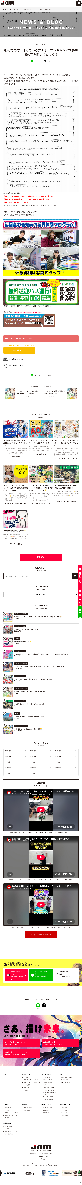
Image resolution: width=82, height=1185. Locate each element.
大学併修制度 (27, 1085)
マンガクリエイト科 (47, 1082)
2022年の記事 (40, 756)
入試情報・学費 (8, 1107)
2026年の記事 (15, 751)
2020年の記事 (15, 762)
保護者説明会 (46, 1110)
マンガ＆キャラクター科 (48, 1087)
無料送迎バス (46, 1112)
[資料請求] (80, 591)
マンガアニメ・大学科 (48, 1096)
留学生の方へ (64, 1112)
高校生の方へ (64, 1107)
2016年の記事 (40, 767)
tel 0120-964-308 (41, 1157)
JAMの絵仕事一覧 (65, 1082)
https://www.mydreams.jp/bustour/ (28, 312)
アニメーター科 (46, 1077)
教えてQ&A (26, 1087)
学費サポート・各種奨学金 (11, 1112)
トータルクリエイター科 (48, 1090)
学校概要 (26, 1090)
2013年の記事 (40, 773)
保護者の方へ (64, 1115)
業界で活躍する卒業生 (66, 1077)
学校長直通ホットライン (11, 1131)
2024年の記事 (65, 751)
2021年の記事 (65, 756)
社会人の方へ (64, 1110)
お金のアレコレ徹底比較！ (11, 1115)
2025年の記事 (40, 751)
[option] (10, 1173)
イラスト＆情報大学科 (48, 1099)
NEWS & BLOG (8, 1126)
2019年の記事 (40, 762)
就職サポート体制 (28, 1107)
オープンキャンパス (47, 1107)
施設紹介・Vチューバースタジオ (31, 1079)
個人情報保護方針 (9, 1134)
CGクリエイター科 (47, 1085)
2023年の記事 (15, 756)
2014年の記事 (15, 773)
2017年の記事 (15, 767)
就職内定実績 (27, 1110)
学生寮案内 (7, 1117)
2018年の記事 (65, 762)
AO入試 (7, 1110)
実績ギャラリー (65, 1079)
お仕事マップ (27, 1077)
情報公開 (7, 1128)
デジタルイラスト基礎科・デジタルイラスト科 (51, 1093)
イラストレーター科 (47, 1079)
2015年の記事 (65, 767)
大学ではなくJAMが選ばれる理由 (32, 1082)
